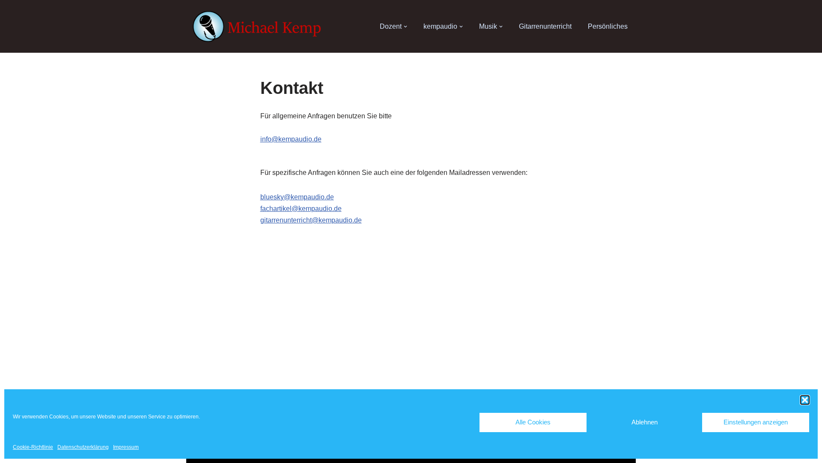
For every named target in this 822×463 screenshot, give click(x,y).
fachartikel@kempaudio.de (301, 208)
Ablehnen (644, 422)
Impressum (126, 447)
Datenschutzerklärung (83, 447)
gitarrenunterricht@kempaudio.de (311, 220)
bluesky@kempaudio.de (297, 197)
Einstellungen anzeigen (756, 422)
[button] (805, 400)
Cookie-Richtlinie (33, 447)
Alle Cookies (533, 422)
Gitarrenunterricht (545, 26)
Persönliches (608, 26)
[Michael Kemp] (259, 26)
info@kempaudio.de (291, 139)
